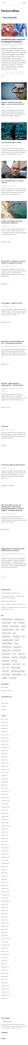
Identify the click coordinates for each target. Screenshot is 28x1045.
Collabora (3, 709)
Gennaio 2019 (4, 935)
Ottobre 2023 (4, 803)
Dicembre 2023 (5, 797)
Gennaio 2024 (4, 794)
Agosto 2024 (4, 772)
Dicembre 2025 (5, 741)
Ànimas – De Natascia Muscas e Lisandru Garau (13, 604)
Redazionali (4, 185)
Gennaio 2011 (4, 998)
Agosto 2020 (4, 904)
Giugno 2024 (4, 778)
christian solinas (6, 633)
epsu (23, 636)
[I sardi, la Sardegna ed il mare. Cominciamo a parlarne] (14, 210)
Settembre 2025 (5, 747)
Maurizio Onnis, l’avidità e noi (8, 601)
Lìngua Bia (14, 657)
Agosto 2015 (4, 979)
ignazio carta (21, 654)
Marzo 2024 (4, 788)
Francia (16, 643)
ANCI (15, 622)
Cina (14, 633)
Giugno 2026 (4, 725)
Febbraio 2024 (5, 791)
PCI (23, 664)
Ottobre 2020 (4, 898)
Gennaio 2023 (4, 816)
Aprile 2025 (4, 756)
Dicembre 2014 (5, 985)
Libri (3, 107)
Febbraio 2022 (5, 847)
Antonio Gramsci (14, 626)
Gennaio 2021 (4, 888)
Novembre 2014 (5, 989)
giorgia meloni (17, 647)
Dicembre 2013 (5, 992)
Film (7, 429)
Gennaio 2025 (4, 766)
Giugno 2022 (4, 835)
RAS (8, 667)
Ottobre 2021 (4, 860)
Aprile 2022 (4, 841)
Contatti (3, 706)
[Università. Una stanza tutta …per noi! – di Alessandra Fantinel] (14, 330)
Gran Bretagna (16, 650)
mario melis (23, 657)
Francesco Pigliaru (7, 643)
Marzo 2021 (4, 882)
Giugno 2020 (4, 910)
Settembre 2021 (5, 863)
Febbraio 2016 (5, 973)
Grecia (14, 654)
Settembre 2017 (5, 954)
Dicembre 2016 (5, 967)
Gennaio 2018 (4, 951)
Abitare (3, 513)
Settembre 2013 (5, 995)
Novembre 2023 (5, 800)
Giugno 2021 (4, 873)
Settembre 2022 (5, 825)
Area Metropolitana (6, 388)
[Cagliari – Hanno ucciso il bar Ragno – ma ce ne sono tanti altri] (14, 91)
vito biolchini (12, 678)
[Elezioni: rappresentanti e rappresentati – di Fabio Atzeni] (14, 372)
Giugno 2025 (4, 750)
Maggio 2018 (4, 948)
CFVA (17, 629)
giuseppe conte (6, 650)
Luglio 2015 (4, 982)
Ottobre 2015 (4, 976)
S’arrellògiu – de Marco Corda (11, 303)
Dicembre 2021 (5, 854)
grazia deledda (6, 654)
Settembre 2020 (5, 901)
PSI (3, 667)
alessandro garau (6, 622)
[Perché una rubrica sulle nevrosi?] (14, 453)
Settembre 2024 (5, 769)
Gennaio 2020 (4, 926)
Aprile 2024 (4, 785)
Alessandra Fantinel (18, 44)
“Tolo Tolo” (5, 426)
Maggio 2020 (4, 913)
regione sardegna (15, 667)
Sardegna (16, 346)
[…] (16, 69)
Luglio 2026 (4, 722)
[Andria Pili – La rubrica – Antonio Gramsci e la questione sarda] (14, 250)
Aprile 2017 (4, 960)
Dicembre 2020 (5, 891)
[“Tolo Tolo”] (14, 415)
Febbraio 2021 (5, 885)
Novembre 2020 (5, 894)
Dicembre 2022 (5, 819)
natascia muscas (6, 664)
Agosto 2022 (4, 829)
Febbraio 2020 (5, 923)
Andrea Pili (21, 622)
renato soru (5, 671)
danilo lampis (16, 636)
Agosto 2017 (4, 957)
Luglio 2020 (4, 907)
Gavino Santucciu (6, 647)
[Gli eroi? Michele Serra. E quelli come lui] (14, 169)
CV (2, 700)
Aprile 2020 (4, 916)
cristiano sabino (6, 636)
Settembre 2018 (5, 945)
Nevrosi (4, 468)
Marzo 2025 (4, 760)
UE (24, 674)
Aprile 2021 (4, 879)
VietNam (4, 678)
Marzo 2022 (4, 844)
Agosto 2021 (4, 866)
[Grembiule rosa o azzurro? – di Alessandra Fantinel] (14, 30)
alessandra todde (19, 619)
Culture (3, 44)
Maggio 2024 (4, 782)
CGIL (22, 629)
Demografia (4, 346)
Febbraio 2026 (5, 734)
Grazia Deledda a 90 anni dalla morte (10, 593)
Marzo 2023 (4, 810)
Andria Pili (5, 626)
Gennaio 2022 (4, 851)
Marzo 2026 (4, 731)
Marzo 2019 (4, 932)
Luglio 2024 (4, 775)
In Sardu (4, 306)
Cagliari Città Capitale (7, 629)
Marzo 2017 (4, 964)
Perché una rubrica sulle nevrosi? (13, 465)
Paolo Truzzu (16, 664)
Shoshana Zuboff (16, 674)
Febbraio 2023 (5, 813)
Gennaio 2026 (4, 738)
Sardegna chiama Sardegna (17, 671)
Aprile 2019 (4, 929)
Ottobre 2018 (4, 942)
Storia (7, 226)
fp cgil (16, 640)
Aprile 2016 (4, 970)
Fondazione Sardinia (7, 640)
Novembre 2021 (5, 857)
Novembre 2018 (5, 938)
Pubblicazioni (4, 703)
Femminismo (8, 44)
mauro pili (14, 660)
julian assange (5, 657)
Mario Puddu (5, 660)
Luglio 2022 (4, 832)
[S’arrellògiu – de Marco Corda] (14, 292)
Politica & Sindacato (6, 145)
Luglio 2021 (4, 869)
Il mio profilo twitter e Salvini (11, 142)
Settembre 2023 (5, 807)
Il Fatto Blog (4, 687)
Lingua (7, 306)
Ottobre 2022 (4, 822)
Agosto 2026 (4, 719)
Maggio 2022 (4, 838)
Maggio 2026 (4, 728)
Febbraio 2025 (5, 763)
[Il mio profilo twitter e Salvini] (14, 131)
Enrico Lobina (10, 11)
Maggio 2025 (4, 753)
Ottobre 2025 (4, 744)
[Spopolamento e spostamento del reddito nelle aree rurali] (14, 537)
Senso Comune (6, 674)
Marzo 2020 (4, 920)
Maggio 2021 (4, 876)
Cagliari (7, 513)
